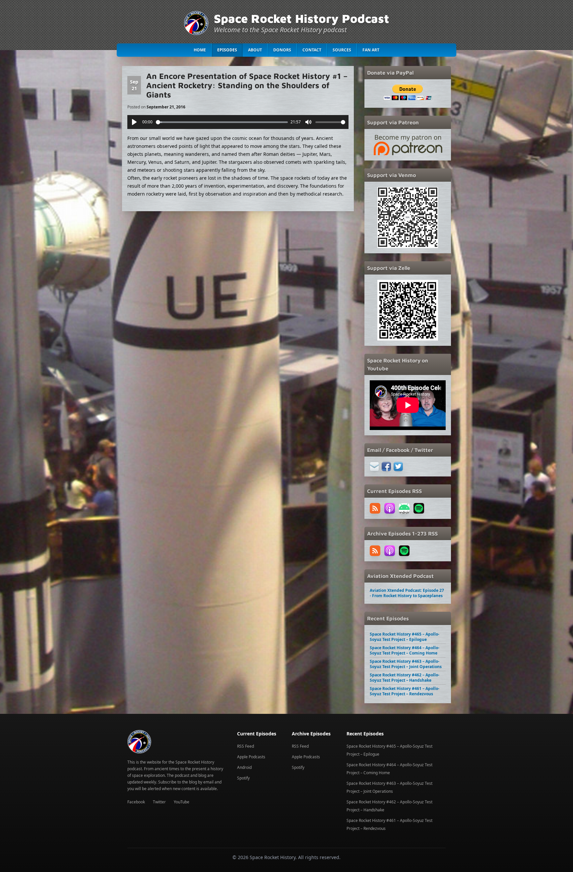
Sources (342, 50)
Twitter (159, 802)
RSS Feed (245, 746)
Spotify (243, 778)
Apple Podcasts (251, 757)
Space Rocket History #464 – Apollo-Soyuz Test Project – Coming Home (404, 650)
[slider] (222, 122)
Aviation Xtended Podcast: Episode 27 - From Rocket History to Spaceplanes (407, 593)
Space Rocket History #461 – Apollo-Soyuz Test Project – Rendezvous (404, 691)
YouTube (181, 802)
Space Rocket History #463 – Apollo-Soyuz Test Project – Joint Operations (406, 663)
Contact (311, 50)
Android (244, 767)
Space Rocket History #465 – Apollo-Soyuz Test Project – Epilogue (404, 636)
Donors (282, 50)
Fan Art (370, 50)
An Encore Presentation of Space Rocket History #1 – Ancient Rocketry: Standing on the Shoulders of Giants (247, 85)
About (255, 50)
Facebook (136, 802)
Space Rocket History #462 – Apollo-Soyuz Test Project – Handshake (404, 677)
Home (200, 50)
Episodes (227, 50)
